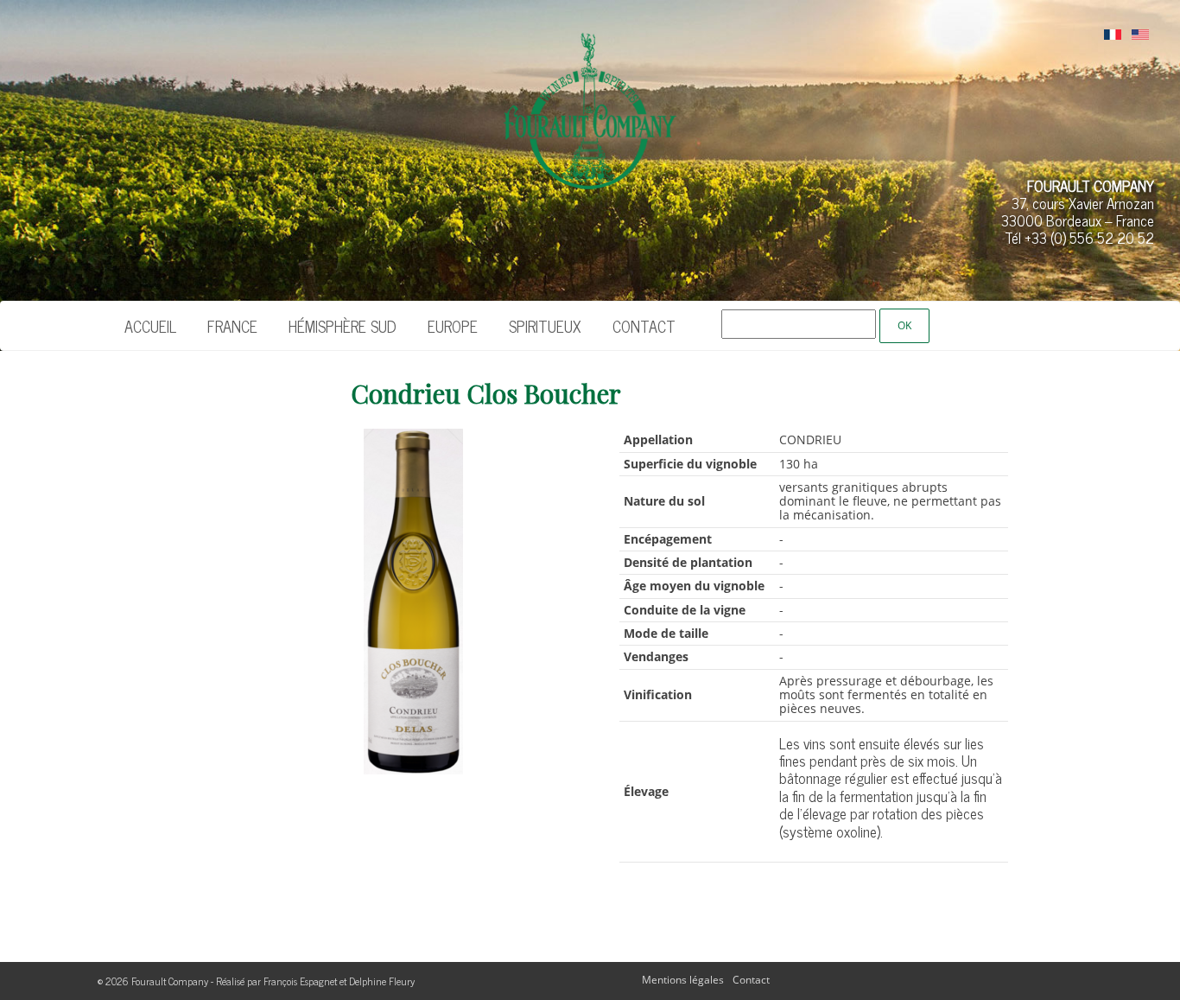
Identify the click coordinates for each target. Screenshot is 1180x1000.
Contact (644, 326)
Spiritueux (545, 326)
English (1140, 35)
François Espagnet (300, 981)
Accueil (150, 326)
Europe (453, 326)
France (232, 326)
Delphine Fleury (382, 981)
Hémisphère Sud (343, 326)
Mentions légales (683, 979)
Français (1113, 35)
